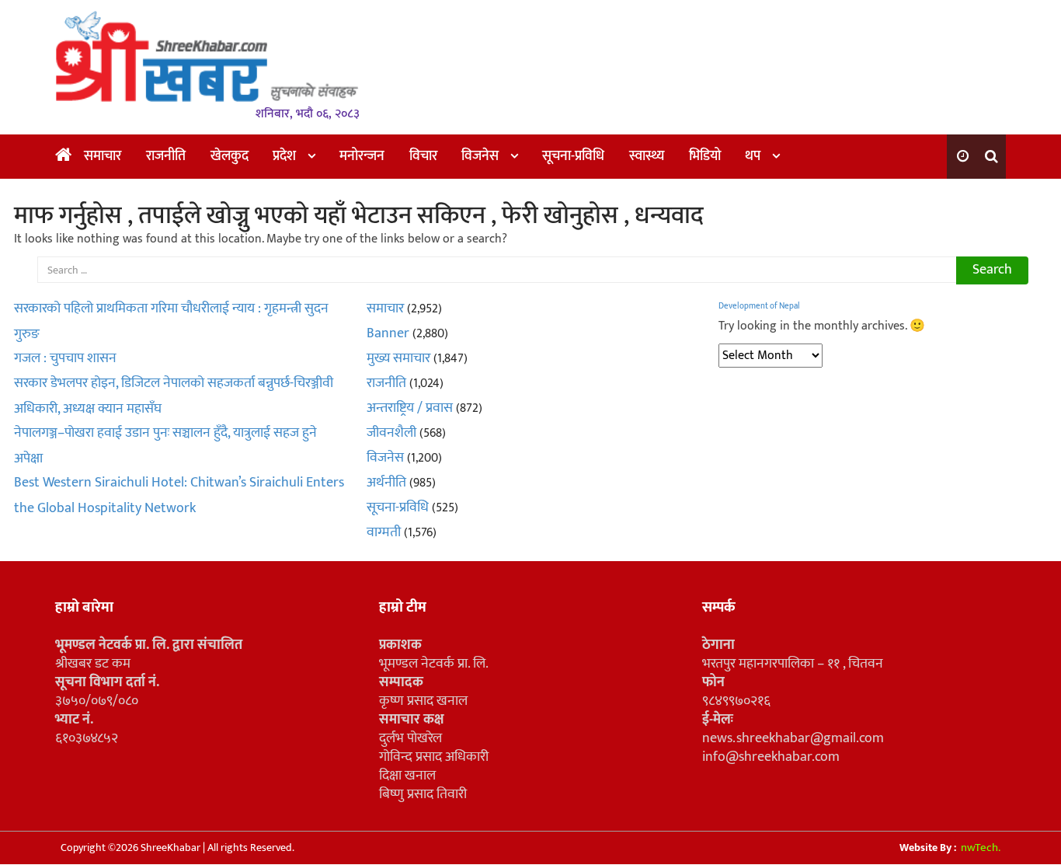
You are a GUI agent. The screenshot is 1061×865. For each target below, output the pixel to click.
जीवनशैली (391, 433)
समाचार (102, 156)
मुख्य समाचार (398, 358)
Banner (388, 333)
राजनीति (166, 156)
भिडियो (705, 156)
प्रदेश (284, 156)
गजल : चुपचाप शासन (65, 358)
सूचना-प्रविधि (573, 156)
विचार (423, 156)
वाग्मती (384, 532)
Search (992, 269)
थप (752, 156)
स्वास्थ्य (646, 156)
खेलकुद (229, 156)
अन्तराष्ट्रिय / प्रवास (410, 408)
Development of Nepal (759, 306)
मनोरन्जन (361, 156)
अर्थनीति (386, 482)
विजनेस (480, 156)
